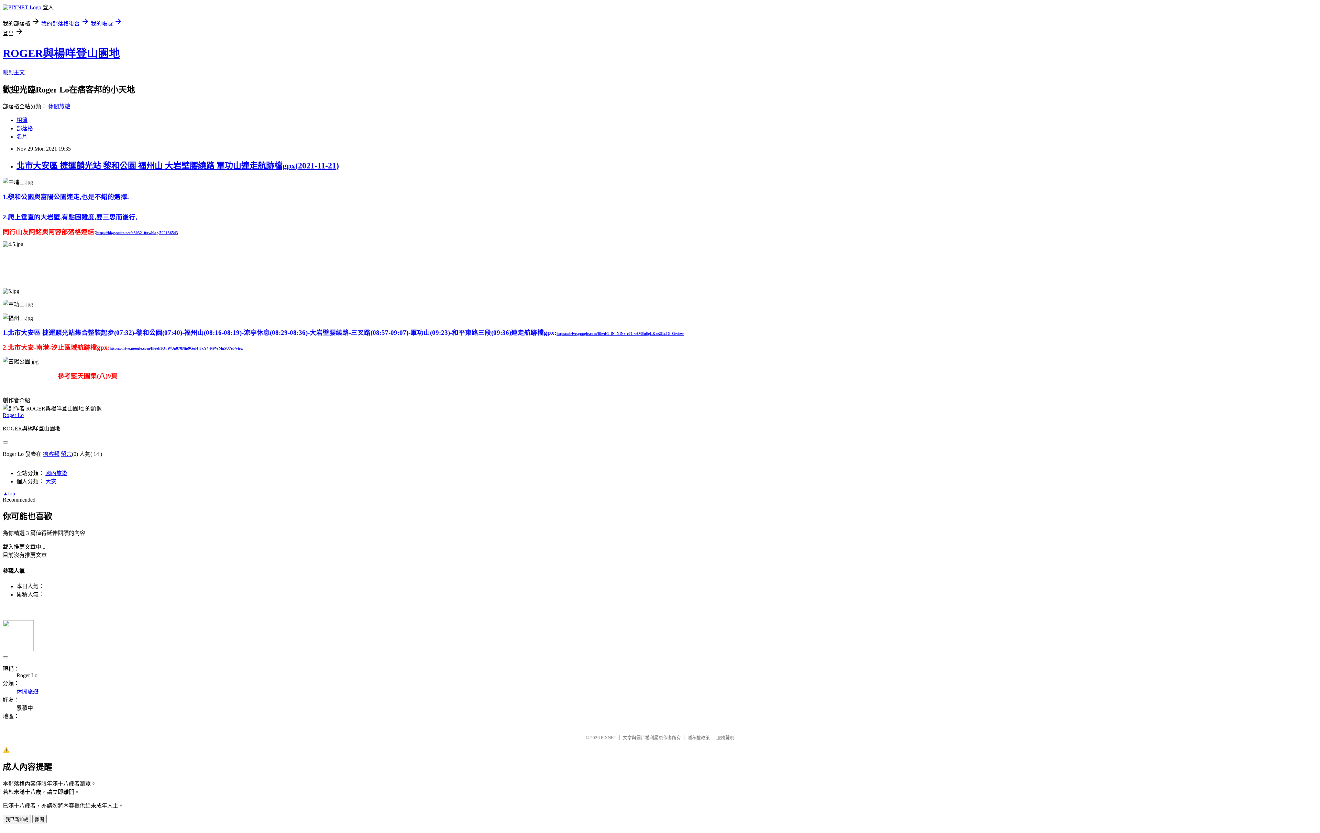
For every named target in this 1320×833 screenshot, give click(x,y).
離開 (39, 819)
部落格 (24, 128)
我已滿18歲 (17, 819)
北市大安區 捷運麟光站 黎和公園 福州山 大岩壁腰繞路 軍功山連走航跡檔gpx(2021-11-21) (177, 165)
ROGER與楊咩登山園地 (61, 53)
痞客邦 (51, 454)
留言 (66, 454)
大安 (50, 481)
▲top (9, 493)
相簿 (22, 120)
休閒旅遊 (59, 106)
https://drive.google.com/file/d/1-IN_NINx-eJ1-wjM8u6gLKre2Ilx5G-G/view (620, 334)
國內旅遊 (56, 473)
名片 (22, 137)
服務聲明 (725, 737)
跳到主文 (14, 72)
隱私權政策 (699, 737)
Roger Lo (13, 415)
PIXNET (608, 737)
